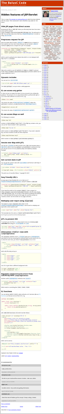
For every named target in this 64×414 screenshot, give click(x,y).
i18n (51, 36)
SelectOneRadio (56, 49)
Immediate (56, 36)
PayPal (51, 20)
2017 (45, 82)
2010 (45, 95)
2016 (45, 84)
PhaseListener (47, 45)
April (46, 105)
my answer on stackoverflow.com (18, 19)
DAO (60, 30)
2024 (45, 70)
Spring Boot (56, 50)
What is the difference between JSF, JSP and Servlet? (53, 110)
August (47, 100)
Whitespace (50, 59)
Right (3, 384)
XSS (16, 222)
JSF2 (47, 40)
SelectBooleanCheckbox (54, 48)
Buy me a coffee (53, 18)
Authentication (58, 26)
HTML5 (48, 36)
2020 (45, 77)
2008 (45, 115)
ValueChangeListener (50, 57)
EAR (55, 32)
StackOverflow (15, 356)
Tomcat (51, 53)
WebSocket (55, 58)
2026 (45, 67)
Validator (54, 55)
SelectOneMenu (48, 49)
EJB (44, 34)
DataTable (45, 31)
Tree (55, 53)
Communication (52, 28)
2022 (45, 74)
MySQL (59, 41)
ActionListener (46, 26)
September (48, 98)
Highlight (44, 36)
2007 (45, 117)
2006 (45, 119)
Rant (55, 47)
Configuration (52, 29)
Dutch (51, 32)
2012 (45, 91)
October (47, 96)
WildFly (55, 59)
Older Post (38, 406)
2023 (45, 72)
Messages (50, 41)
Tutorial (59, 53)
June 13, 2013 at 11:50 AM (7, 391)
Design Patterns (52, 31)
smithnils (4, 394)
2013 (45, 89)
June (46, 103)
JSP (6, 356)
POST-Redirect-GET (56, 45)
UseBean (58, 54)
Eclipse (59, 32)
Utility (49, 55)
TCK (60, 52)
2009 (45, 114)
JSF (59, 38)
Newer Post (4, 406)
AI (50, 26)
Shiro (52, 50)
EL (46, 34)
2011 (45, 93)
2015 (45, 86)
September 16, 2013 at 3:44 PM (9, 401)
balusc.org (58, 16)
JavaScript (47, 38)
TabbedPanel (55, 52)
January (47, 106)
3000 (45, 65)
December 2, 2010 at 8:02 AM (8, 372)
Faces (46, 35)
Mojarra (54, 41)
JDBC (52, 38)
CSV (47, 30)
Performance (55, 44)
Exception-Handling (52, 34)
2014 (45, 88)
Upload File (52, 54)
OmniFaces (49, 43)
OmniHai (57, 43)
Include (60, 36)
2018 (45, 81)
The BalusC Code (13, 3)
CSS (44, 30)
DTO (47, 32)
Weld (59, 58)
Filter (50, 35)
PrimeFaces (46, 47)
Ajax (53, 26)
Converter (59, 29)
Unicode (46, 54)
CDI (47, 28)
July (46, 101)
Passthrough (48, 44)
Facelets (59, 34)
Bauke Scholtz (54, 11)
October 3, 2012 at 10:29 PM (8, 381)
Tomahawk (46, 53)
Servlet (9, 356)
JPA (55, 38)
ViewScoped (48, 58)
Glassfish (58, 35)
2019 (45, 79)
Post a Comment (5, 404)
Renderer (47, 48)
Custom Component (53, 30)
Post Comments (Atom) (14, 410)
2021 (45, 75)
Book (44, 28)
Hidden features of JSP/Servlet (19, 14)
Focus (54, 35)
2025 (45, 69)
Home (21, 406)
